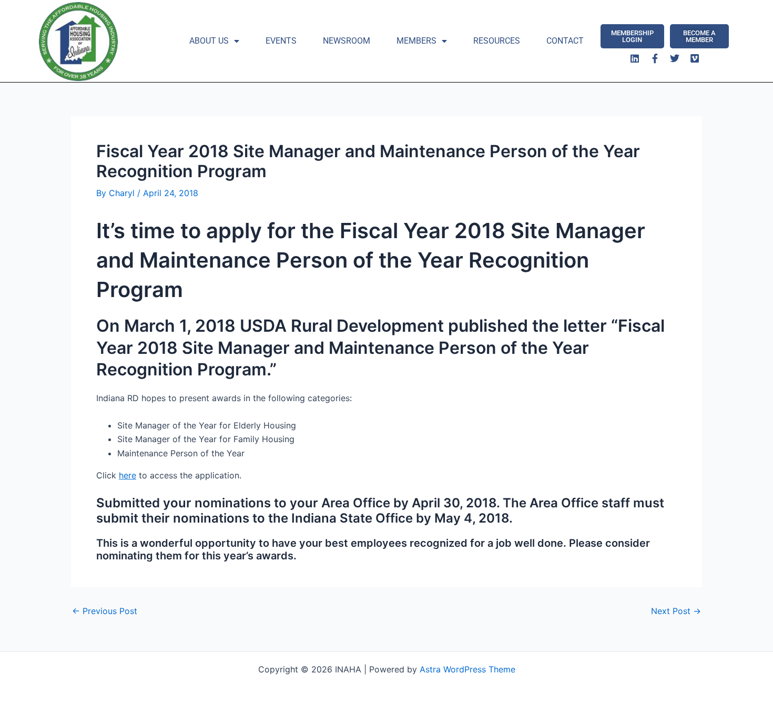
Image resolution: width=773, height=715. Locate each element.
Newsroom (346, 41)
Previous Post (104, 611)
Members (416, 41)
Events (281, 41)
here (127, 475)
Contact (565, 41)
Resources (496, 41)
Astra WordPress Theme (467, 669)
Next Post (676, 611)
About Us (209, 41)
